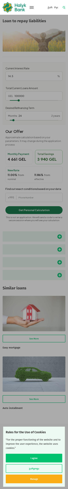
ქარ (50, 7)
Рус (56, 7)
